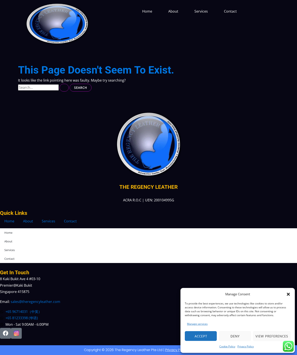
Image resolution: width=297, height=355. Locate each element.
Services (201, 11)
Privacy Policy (245, 346)
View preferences (271, 336)
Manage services (197, 324)
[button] (288, 294)
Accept (201, 336)
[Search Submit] (64, 88)
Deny (235, 336)
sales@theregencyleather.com (35, 301)
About (173, 11)
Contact (230, 11)
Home (147, 11)
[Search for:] (44, 87)
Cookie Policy (227, 346)
